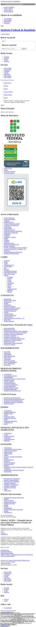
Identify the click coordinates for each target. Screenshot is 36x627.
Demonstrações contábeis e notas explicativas (16, 331)
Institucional (7, 234)
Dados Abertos (8, 228)
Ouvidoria (6, 71)
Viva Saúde (7, 351)
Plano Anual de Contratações (11, 481)
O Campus (10, 277)
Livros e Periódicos (9, 436)
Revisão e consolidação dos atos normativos (15, 247)
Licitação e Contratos (9, 344)
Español (6, 506)
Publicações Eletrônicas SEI (11, 244)
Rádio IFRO (7, 319)
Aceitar (2, 626)
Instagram (6, 592)
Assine (6, 601)
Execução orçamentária (10, 335)
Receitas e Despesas (9, 246)
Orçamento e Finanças (10, 487)
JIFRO (6, 419)
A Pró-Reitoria (8, 374)
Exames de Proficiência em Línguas (13, 509)
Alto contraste (7, 20)
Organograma (7, 302)
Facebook (6, 588)
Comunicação (7, 70)
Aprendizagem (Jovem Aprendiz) (13, 449)
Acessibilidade (8, 18)
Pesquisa (9, 292)
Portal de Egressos (9, 459)
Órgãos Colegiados (9, 321)
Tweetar (3, 532)
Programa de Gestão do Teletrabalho (13, 402)
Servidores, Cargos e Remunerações (13, 334)
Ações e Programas (9, 218)
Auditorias (7, 221)
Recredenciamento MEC (10, 389)
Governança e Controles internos (12, 340)
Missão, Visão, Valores (10, 300)
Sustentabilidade (8, 377)
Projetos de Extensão (9, 462)
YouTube (6, 589)
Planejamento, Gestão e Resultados (13, 343)
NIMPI (6, 238)
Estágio (6, 455)
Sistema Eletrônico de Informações (13, 252)
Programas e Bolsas (9, 416)
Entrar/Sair (7, 23)
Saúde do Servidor (9, 403)
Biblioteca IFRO (8, 413)
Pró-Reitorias (7, 305)
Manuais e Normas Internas (11, 480)
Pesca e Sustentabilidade (10, 362)
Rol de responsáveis (9, 328)
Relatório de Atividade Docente (12, 390)
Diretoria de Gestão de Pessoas (12, 397)
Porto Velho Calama (9, 274)
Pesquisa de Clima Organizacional (13, 400)
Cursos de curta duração (10, 450)
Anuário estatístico (9, 381)
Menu (2, 105)
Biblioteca (10, 290)
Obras (5, 489)
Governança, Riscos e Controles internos (15, 378)
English (6, 505)
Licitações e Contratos (10, 237)
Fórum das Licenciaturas (10, 421)
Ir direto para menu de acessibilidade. (10, 1)
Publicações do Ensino (10, 418)
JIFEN (6, 424)
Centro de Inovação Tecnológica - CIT (14, 318)
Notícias (9, 278)
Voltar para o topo (5, 563)
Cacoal (6, 263)
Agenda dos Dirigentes (10, 315)
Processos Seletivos (9, 173)
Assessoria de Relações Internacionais (14, 497)
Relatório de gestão (9, 380)
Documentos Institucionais (11, 309)
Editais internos (8, 453)
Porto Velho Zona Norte (10, 272)
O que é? (6, 599)
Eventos (6, 435)
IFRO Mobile (7, 77)
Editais (6, 89)
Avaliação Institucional (10, 311)
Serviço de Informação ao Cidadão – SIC (15, 249)
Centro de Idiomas (9, 500)
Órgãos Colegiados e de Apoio (12, 308)
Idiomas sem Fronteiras (10, 502)
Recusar (6, 626)
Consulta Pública (8, 317)
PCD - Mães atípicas (9, 363)
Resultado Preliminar (6, 551)
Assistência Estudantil (10, 412)
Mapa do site (7, 21)
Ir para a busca (8, 10)
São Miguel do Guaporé (10, 271)
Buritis (6, 262)
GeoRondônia (7, 354)
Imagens (9, 284)
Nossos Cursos (8, 168)
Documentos (10, 283)
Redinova (6, 465)
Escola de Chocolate (9, 360)
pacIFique (6, 241)
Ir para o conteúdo (9, 7)
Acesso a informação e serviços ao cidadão (15, 332)
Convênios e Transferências (11, 225)
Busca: (4, 48)
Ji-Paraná (6, 269)
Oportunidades (8, 508)
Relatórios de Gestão (9, 329)
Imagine (6, 511)
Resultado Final (5, 550)
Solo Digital (7, 365)
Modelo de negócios (9, 341)
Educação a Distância (9, 306)
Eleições (6, 312)
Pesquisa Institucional (9, 386)
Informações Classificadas (11, 232)
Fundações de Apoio (9, 229)
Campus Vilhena (8, 92)
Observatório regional (9, 383)
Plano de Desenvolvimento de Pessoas (14, 399)
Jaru (5, 268)
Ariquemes (7, 260)
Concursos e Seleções (9, 171)
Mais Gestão (7, 353)
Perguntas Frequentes (9, 219)
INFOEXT (7, 461)
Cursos (9, 280)
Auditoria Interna (8, 314)
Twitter (6, 591)
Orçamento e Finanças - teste (11, 337)
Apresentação (7, 299)
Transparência (7, 471)
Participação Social (9, 243)
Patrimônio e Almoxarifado (11, 484)
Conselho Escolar (12, 289)
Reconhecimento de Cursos (11, 387)
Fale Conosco (7, 75)
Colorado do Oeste (9, 265)
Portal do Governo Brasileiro (14, 4)
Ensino (6, 97)
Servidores (7, 250)
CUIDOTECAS (8, 422)
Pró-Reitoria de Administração (12, 478)
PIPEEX (6, 499)
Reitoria (6, 303)
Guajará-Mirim (8, 266)
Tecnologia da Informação (11, 384)
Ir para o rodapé (8, 11)
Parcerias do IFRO (9, 464)
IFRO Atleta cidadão (9, 356)
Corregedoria (7, 226)
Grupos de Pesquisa (9, 439)
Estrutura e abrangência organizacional (14, 338)
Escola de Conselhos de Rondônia (13, 456)
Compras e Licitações (9, 483)
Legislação (7, 235)
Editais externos (8, 452)
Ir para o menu (8, 8)
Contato (6, 72)
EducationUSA (8, 512)
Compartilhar (4, 534)
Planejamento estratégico (10, 376)
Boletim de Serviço (9, 222)
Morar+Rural (7, 357)
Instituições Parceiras (9, 503)
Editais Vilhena (8, 94)
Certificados (7, 437)
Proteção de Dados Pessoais (11, 253)
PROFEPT (7, 440)
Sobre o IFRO (8, 68)
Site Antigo (7, 74)
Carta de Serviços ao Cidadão (12, 224)
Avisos (9, 286)
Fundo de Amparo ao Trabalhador (13, 231)
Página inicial (7, 83)
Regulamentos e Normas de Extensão (14, 470)
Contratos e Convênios (10, 486)
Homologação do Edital (7, 553)
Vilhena (6, 86)
